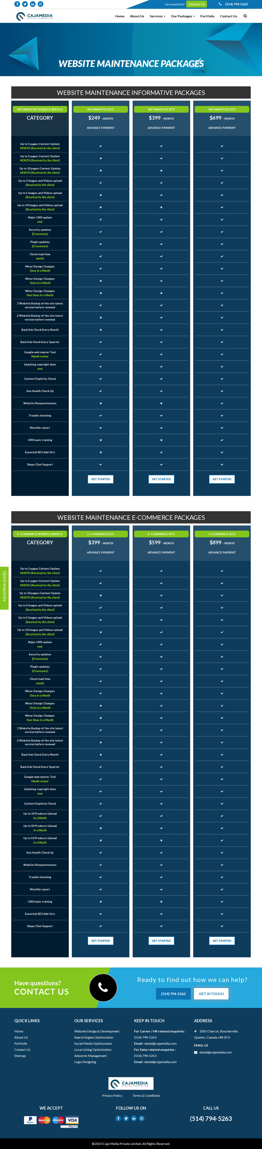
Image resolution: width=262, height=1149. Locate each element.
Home (119, 16)
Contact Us (197, 4)
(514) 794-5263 (173, 994)
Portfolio (207, 16)
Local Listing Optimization (92, 1049)
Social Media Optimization (93, 1043)
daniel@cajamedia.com (160, 1043)
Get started (100, 479)
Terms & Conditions (146, 1095)
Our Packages (182, 16)
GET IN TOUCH (211, 994)
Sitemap (20, 1056)
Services (156, 16)
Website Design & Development (96, 1031)
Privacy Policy (112, 1095)
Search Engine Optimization (93, 1037)
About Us (137, 16)
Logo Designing (85, 1062)
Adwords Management (90, 1056)
